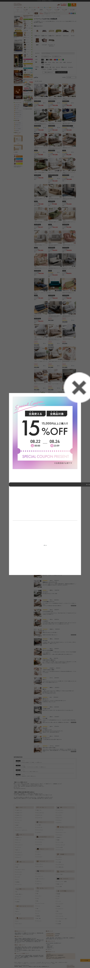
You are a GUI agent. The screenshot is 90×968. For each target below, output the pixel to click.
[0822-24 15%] (45, 433)
